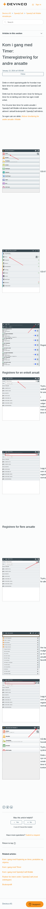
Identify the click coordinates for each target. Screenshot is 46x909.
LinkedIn (11, 807)
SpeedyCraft (18, 13)
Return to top (7, 843)
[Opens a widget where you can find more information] (34, 904)
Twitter (7, 807)
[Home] (14, 6)
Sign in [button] (38, 4)
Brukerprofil (7, 884)
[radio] (16, 822)
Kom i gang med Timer (11, 867)
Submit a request (33, 835)
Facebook (3, 807)
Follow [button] (23, 74)
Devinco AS (6, 13)
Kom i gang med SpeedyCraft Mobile (17, 872)
